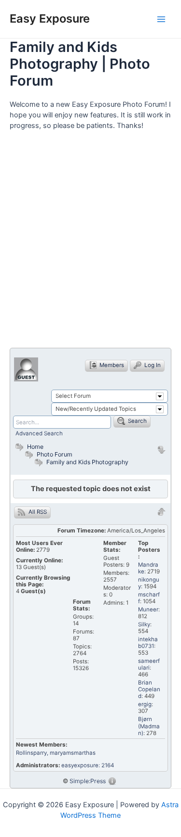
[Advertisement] (90, 243)
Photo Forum (53, 454)
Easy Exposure (50, 18)
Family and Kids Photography (87, 462)
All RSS (37, 511)
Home (34, 446)
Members (111, 365)
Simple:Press (88, 781)
